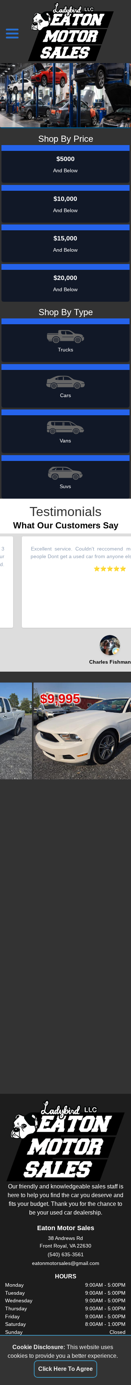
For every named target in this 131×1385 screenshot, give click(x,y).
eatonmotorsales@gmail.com (65, 1263)
